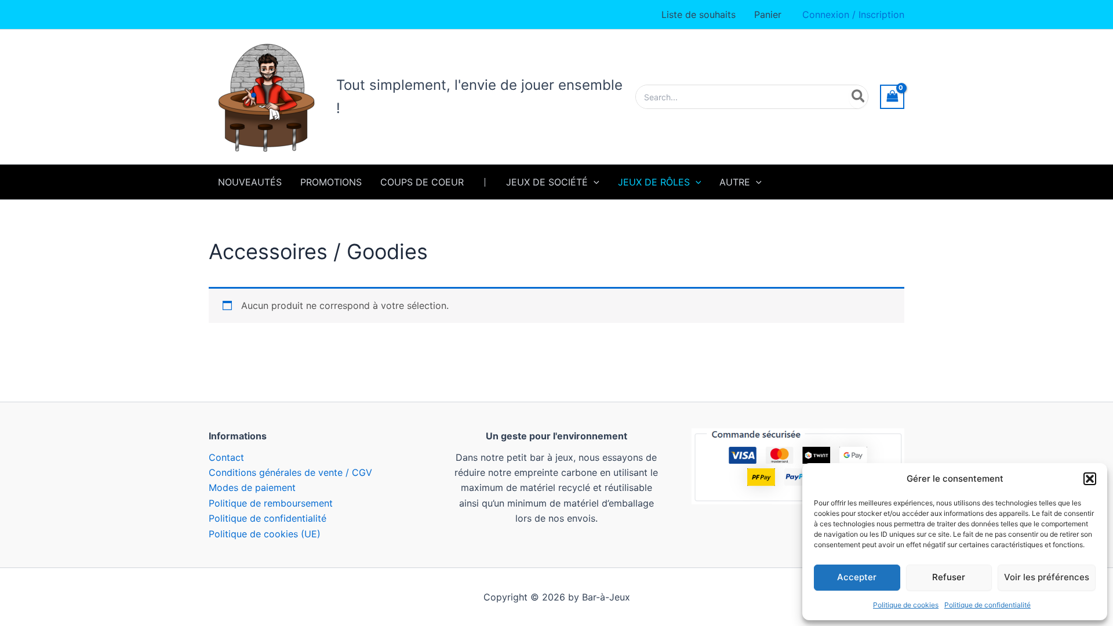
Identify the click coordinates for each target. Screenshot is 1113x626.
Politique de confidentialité (987, 604)
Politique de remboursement (271, 503)
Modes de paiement (252, 487)
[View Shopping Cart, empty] (892, 96)
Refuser (948, 577)
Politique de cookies (906, 604)
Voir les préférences (1046, 577)
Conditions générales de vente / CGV (290, 472)
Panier (767, 14)
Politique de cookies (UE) (265, 534)
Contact (226, 457)
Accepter (856, 577)
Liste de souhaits (698, 14)
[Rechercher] (858, 96)
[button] (1090, 479)
